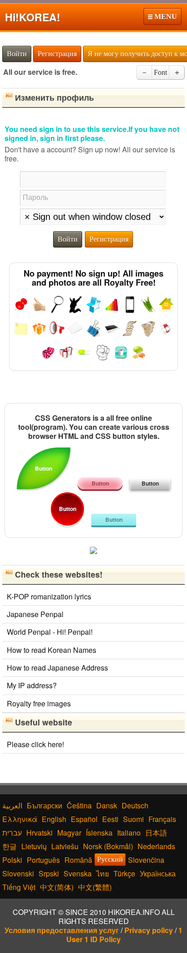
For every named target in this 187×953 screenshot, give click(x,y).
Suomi (133, 819)
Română (78, 860)
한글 (9, 846)
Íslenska (99, 832)
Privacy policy (148, 930)
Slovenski (18, 873)
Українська (158, 873)
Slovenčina (146, 860)
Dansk (106, 805)
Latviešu (65, 846)
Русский (110, 859)
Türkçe (124, 873)
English (54, 819)
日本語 (156, 832)
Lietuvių (34, 846)
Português (43, 860)
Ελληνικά (19, 819)
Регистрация (57, 54)
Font (160, 72)
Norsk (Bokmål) (108, 846)
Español (84, 819)
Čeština (79, 805)
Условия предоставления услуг (62, 930)
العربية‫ (12, 805)
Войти (17, 54)
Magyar (69, 832)
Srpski (49, 873)
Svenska (78, 873)
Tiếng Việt (18, 887)
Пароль (35, 197)
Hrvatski (39, 832)
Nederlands (156, 846)
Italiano (129, 832)
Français (162, 819)
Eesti (110, 819)
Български (44, 805)
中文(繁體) (95, 887)
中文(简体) (57, 887)
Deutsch (135, 805)
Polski (12, 860)
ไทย (102, 873)
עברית (12, 832)
